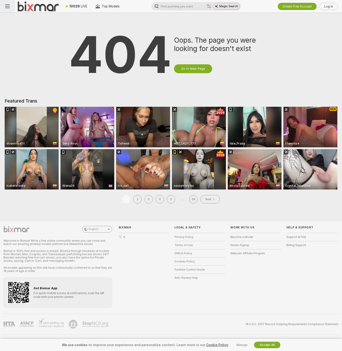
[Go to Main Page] (38, 6)
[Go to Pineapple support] (73, 324)
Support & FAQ (296, 237)
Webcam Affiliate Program (247, 253)
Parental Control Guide (189, 269)
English (93, 229)
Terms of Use (183, 245)
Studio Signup (239, 245)
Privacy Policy (184, 237)
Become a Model (241, 237)
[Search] (209, 6)
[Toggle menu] (7, 6)
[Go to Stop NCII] (96, 324)
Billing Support (296, 245)
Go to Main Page (193, 68)
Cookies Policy (184, 261)
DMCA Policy (183, 253)
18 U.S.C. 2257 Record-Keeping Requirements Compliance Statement (291, 324)
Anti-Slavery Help (186, 277)
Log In (328, 6)
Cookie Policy (217, 345)
